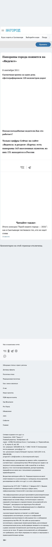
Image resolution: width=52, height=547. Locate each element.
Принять (43, 44)
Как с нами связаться (10, 383)
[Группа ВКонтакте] (5, 351)
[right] (49, 37)
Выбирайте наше (33, 37)
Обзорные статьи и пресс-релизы (15, 365)
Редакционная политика (11, 379)
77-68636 (23, 486)
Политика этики (8, 374)
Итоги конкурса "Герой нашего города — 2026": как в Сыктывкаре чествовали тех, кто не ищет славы (24, 231)
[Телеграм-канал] (12, 351)
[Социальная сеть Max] (5, 356)
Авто (4, 416)
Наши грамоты (8, 393)
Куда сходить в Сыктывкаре (12, 37)
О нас (5, 388)
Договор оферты (9, 370)
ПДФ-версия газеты (10, 397)
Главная (5, 425)
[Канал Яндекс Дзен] (16, 351)
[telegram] (30, 167)
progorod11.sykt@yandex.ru (12, 457)
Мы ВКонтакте (8, 402)
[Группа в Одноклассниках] (8, 351)
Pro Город (6, 406)
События (6, 420)
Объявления (7, 411)
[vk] (22, 167)
